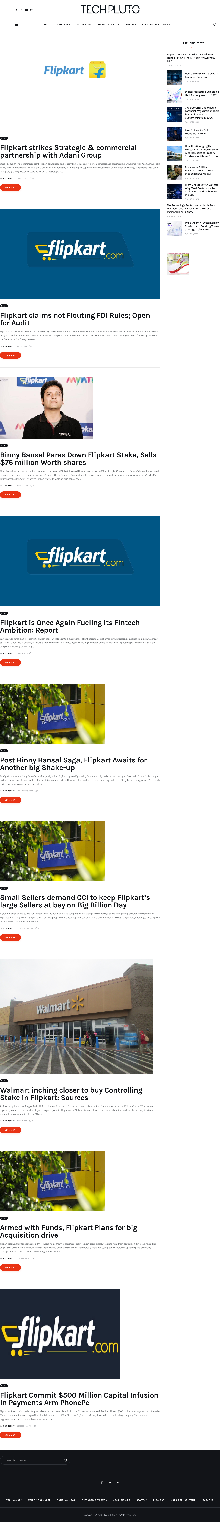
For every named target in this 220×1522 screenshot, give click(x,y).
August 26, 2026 (192, 81)
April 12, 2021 (22, 178)
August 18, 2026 (192, 138)
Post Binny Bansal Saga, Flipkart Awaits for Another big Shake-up (73, 764)
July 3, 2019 (22, 346)
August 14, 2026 (192, 199)
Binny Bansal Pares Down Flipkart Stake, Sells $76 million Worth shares (78, 458)
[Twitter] (21, 9)
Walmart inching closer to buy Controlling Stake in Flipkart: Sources (71, 1094)
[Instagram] (31, 9)
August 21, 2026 (192, 122)
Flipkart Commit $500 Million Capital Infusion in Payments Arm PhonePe (79, 1399)
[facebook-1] (102, 1482)
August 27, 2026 (174, 65)
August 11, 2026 (191, 234)
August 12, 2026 (174, 216)
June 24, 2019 (22, 486)
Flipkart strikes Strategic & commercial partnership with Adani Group (68, 151)
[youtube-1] (118, 1482)
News (4, 138)
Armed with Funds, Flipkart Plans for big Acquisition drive (68, 1231)
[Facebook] (16, 9)
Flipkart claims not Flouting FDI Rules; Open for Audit (75, 319)
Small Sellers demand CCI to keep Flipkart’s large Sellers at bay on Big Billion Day (75, 901)
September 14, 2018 (25, 928)
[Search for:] (35, 1460)
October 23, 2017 (24, 1258)
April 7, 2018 (22, 1121)
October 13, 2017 (24, 1426)
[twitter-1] (110, 1482)
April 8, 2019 (22, 653)
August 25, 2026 (192, 99)
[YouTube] (26, 9)
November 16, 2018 (25, 791)
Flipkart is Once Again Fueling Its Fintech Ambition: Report (70, 626)
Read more (10, 187)
